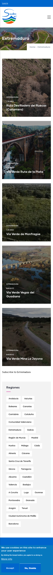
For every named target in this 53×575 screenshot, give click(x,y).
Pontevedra (14, 500)
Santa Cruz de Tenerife (20, 461)
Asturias (28, 399)
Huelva (12, 446)
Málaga (24, 446)
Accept (10, 568)
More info (6, 559)
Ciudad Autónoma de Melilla (22, 516)
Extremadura (12, 97)
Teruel (25, 508)
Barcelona (14, 524)
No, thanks (30, 568)
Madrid (34, 438)
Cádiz (37, 446)
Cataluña (29, 414)
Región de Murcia (17, 438)
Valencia (13, 485)
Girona (12, 469)
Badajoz (10, 288)
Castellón (27, 477)
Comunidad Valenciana (20, 422)
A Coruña (13, 493)
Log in (5, 3)
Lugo (26, 493)
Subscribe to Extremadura (16, 372)
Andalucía (13, 399)
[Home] (9, 16)
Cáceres (10, 101)
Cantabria (14, 414)
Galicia (30, 430)
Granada (30, 500)
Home (32, 47)
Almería (12, 453)
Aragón (12, 508)
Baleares (13, 407)
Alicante (13, 477)
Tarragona (26, 469)
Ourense (39, 493)
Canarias (27, 407)
